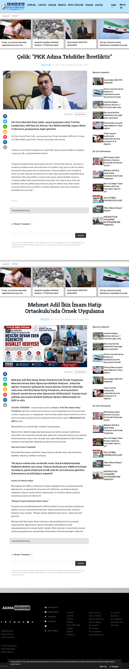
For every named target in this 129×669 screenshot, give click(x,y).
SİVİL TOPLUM (75, 5)
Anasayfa (6, 16)
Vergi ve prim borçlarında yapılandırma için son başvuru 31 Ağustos (112, 138)
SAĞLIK (52, 5)
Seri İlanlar (94, 628)
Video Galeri (53, 612)
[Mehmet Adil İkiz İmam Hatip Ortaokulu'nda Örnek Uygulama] (45, 346)
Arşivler (52, 621)
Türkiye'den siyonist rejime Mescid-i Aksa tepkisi (113, 125)
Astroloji (114, 625)
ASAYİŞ (99, 5)
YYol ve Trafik (95, 616)
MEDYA (62, 5)
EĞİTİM (15, 264)
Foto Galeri (53, 607)
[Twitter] (6, 622)
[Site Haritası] (29, 622)
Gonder (81, 235)
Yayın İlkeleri (7, 634)
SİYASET (15, 16)
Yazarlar (51, 616)
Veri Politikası (7, 637)
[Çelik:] (45, 90)
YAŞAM (89, 5)
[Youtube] (15, 622)
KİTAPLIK (71, 634)
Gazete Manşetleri (97, 634)
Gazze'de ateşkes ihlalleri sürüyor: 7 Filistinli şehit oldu (112, 105)
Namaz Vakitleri (96, 619)
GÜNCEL (31, 5)
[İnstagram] (11, 622)
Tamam (114, 666)
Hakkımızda (7, 631)
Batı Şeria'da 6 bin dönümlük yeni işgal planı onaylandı (113, 115)
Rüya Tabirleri (117, 622)
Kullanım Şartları (9, 645)
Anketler (115, 616)
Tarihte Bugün (95, 622)
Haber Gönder (7, 652)
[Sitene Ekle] (33, 622)
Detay (104, 666)
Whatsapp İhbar (8, 649)
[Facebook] (2, 622)
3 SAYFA (42, 5)
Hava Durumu (95, 612)
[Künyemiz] (46, 626)
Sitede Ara (115, 612)
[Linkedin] (20, 622)
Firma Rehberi (95, 631)
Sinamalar (93, 625)
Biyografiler (116, 619)
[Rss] (24, 622)
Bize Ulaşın (52, 630)
